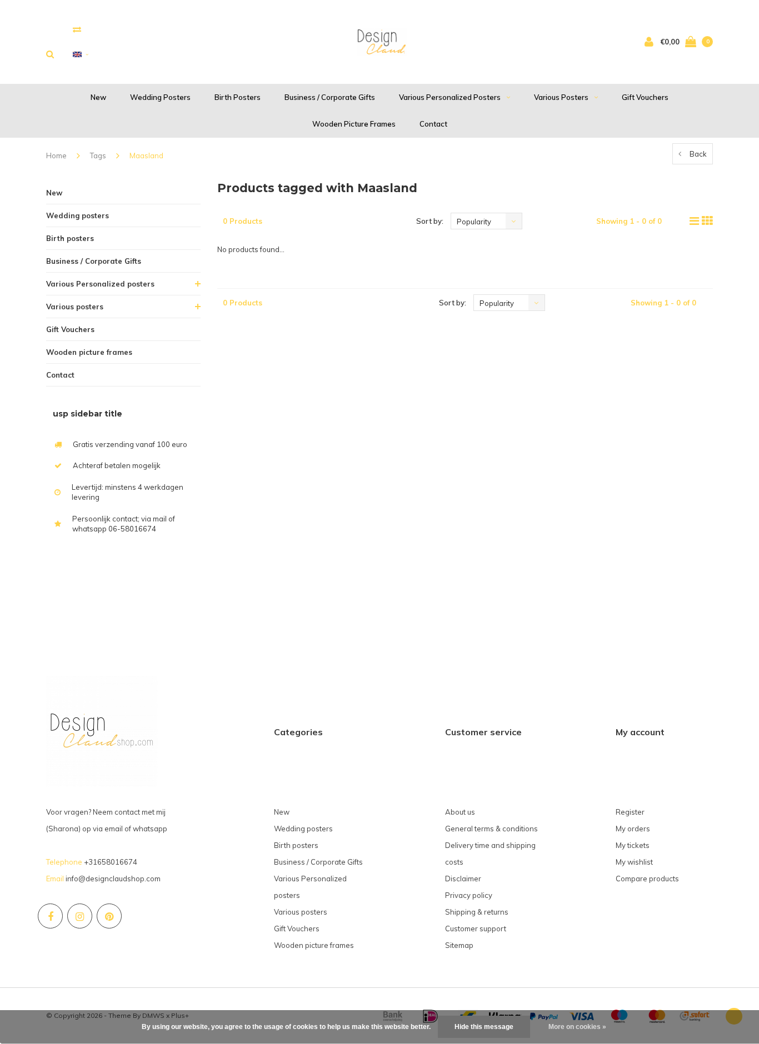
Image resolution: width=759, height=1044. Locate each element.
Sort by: (429, 221)
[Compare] (77, 29)
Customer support (475, 928)
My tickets (633, 845)
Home (56, 155)
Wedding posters (160, 97)
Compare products (647, 878)
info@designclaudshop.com (113, 878)
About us (460, 811)
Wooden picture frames (354, 123)
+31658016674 (110, 861)
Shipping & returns (476, 911)
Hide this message (484, 1027)
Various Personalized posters (450, 97)
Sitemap (459, 945)
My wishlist (634, 861)
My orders (633, 828)
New (98, 97)
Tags (98, 155)
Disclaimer (463, 878)
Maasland (146, 155)
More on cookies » (577, 1027)
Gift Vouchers (645, 97)
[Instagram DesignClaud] (79, 916)
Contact (433, 123)
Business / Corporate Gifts (329, 97)
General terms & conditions (491, 828)
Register (630, 811)
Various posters (561, 97)
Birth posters (237, 97)
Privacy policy (468, 895)
